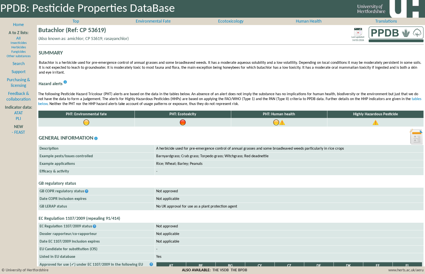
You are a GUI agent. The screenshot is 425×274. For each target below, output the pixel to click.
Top (76, 21)
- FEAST (18, 132)
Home (18, 25)
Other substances (18, 56)
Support (19, 72)
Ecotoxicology (230, 21)
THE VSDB (220, 270)
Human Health (308, 21)
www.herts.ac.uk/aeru (406, 270)
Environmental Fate (153, 21)
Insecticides (19, 43)
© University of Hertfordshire (24, 270)
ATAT (18, 113)
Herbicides (18, 47)
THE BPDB (239, 270)
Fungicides (18, 52)
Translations (386, 21)
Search (19, 64)
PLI (18, 119)
